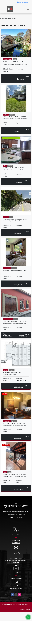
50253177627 (16, 540)
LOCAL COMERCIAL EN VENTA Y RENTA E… (15, 321)
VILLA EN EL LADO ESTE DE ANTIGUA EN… (14, 423)
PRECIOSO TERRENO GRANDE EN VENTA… (14, 219)
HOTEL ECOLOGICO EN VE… (15, 62)
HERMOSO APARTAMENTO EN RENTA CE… (14, 270)
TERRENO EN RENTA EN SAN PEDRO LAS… (14, 117)
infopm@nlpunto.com (16, 578)
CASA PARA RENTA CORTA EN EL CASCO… (14, 168)
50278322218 (16, 543)
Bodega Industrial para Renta (12, 372)
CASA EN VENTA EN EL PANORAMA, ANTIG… (15, 474)
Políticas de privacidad (16, 518)
